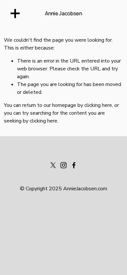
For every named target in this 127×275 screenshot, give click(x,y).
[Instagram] (63, 165)
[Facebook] (74, 165)
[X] (53, 165)
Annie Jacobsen (63, 13)
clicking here (98, 105)
